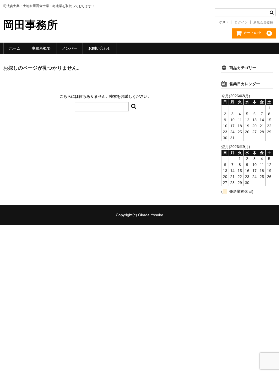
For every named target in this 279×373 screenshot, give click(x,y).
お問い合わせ (99, 48)
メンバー (69, 48)
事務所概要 (41, 48)
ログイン (241, 22)
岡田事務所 (30, 25)
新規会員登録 (263, 22)
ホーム (14, 48)
